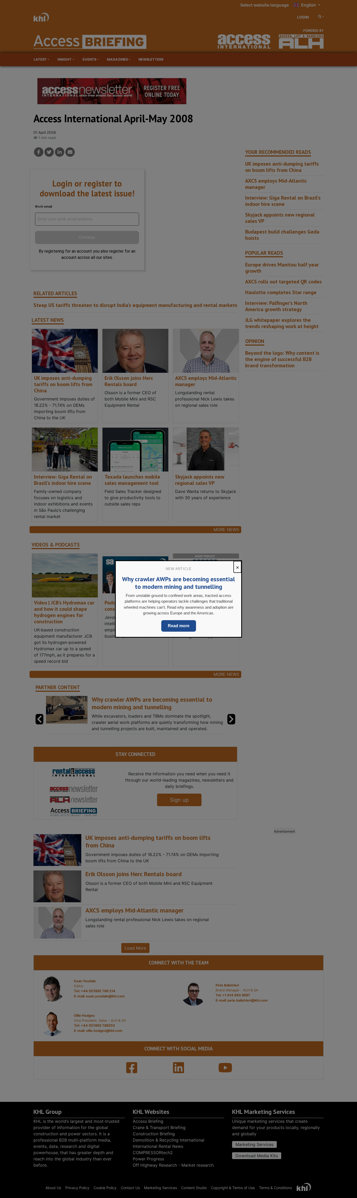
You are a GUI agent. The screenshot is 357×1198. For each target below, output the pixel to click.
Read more (178, 626)
